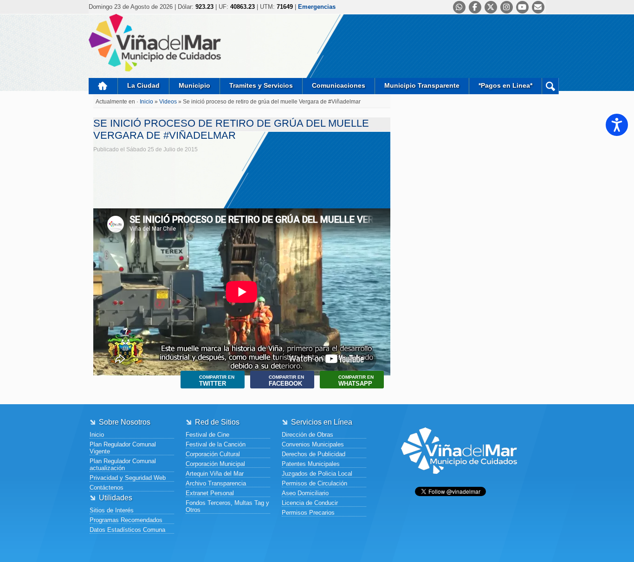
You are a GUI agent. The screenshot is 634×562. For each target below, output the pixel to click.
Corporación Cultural (213, 454)
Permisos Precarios (308, 512)
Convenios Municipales (313, 444)
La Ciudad (143, 85)
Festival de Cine (207, 434)
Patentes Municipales (311, 463)
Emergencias (317, 6)
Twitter (216, 381)
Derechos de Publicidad (313, 454)
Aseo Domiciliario (305, 493)
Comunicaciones (338, 85)
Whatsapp (356, 381)
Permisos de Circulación (314, 483)
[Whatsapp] (459, 7)
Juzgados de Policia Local (317, 473)
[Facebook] (475, 7)
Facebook (286, 381)
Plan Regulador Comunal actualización (123, 465)
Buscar (550, 86)
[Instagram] (506, 7)
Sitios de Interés (112, 510)
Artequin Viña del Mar (215, 473)
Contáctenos (106, 487)
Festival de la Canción (216, 444)
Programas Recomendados (126, 520)
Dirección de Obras (307, 434)
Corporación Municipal (215, 463)
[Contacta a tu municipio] (538, 7)
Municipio (194, 85)
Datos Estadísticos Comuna (127, 529)
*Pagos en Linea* (505, 85)
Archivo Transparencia (216, 483)
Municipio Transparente (421, 85)
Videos (168, 101)
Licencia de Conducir (310, 502)
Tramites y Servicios (261, 85)
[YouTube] (522, 7)
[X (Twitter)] (491, 7)
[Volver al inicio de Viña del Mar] (459, 481)
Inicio (103, 86)
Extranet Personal (210, 493)
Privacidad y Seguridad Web (128, 477)
